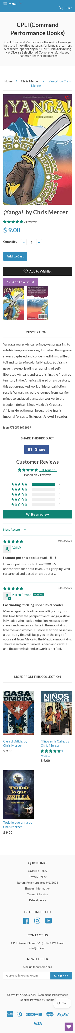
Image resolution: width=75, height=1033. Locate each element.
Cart (68, 8)
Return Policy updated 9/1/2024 (37, 882)
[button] (13, 222)
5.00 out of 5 (48, 470)
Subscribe (61, 976)
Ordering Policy (37, 871)
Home (8, 81)
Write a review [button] (37, 514)
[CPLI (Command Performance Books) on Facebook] (26, 920)
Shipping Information (37, 888)
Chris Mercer (30, 81)
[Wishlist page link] (21, 2)
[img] (13, 541)
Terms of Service (37, 894)
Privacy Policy (37, 876)
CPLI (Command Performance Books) (37, 28)
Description (36, 332)
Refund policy (37, 900)
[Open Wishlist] (69, 1027)
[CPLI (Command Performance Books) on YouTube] (48, 920)
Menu (12, 3)
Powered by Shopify (42, 999)
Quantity (10, 241)
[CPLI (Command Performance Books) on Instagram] (37, 920)
